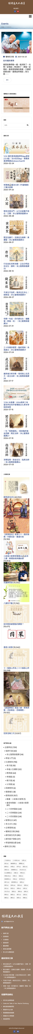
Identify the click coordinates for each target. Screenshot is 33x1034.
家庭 (21, 876)
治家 (25, 888)
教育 (20, 885)
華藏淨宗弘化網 (8, 1010)
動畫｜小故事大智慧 (15, 799)
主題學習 (8, 747)
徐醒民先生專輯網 (8, 1016)
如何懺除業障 (8, 60)
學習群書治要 (11, 843)
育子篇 (9, 765)
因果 (6, 869)
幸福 (15, 879)
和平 (19, 866)
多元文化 (9, 824)
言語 (25, 894)
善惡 (25, 866)
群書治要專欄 (7, 949)
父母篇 (9, 784)
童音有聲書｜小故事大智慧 (18, 803)
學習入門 (9, 758)
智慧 (26, 885)
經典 (26, 891)
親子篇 (9, 780)
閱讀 (25, 897)
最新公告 (8, 846)
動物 (6, 866)
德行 (6, 882)
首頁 (2, 27)
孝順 (22, 873)
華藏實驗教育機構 (8, 1013)
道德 (19, 897)
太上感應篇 (8, 873)
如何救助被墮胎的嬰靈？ (14, 624)
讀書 (6, 897)
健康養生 (9, 792)
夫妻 (16, 873)
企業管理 (9, 828)
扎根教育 (9, 762)
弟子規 (22, 879)
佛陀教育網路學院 (8, 1006)
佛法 (6, 863)
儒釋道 (21, 863)
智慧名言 (9, 820)
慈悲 (6, 885)
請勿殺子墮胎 (11, 839)
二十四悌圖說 (12, 813)
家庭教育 (7, 879)
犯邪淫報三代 (9, 733)
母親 (19, 888)
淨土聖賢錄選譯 (13, 754)
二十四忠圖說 (12, 816)
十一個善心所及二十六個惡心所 (16, 668)
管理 (14, 891)
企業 (24, 860)
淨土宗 (7, 891)
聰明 (6, 894)
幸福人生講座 (12, 769)
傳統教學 (14, 863)
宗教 (15, 876)
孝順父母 (7, 876)
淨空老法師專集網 (8, 1000)
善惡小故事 (8, 647)
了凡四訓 (7, 860)
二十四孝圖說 (12, 809)
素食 (20, 891)
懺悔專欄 (6, 946)
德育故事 (9, 795)
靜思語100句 (9, 497)
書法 (6, 888)
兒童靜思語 (8, 582)
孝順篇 (9, 777)
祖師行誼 (9, 751)
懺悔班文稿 (10, 57)
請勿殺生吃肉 (11, 835)
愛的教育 (14, 882)
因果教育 (9, 788)
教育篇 (9, 773)
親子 (19, 894)
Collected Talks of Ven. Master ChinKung (16, 1003)
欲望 (13, 888)
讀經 (12, 897)
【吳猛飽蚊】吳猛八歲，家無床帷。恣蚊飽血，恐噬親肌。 (16, 709)
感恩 (22, 882)
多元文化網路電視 (8, 952)
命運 (12, 866)
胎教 (13, 894)
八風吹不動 (8, 603)
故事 (13, 885)
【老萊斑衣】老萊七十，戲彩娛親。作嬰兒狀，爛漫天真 (16, 535)
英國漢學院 (6, 1019)
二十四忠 (16, 860)
